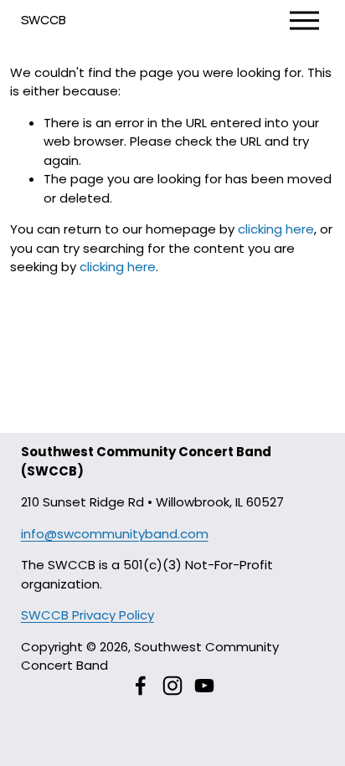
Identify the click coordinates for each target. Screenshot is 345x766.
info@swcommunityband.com (115, 533)
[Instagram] (172, 686)
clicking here (276, 229)
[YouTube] (204, 686)
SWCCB (43, 19)
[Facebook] (141, 686)
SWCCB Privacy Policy (87, 615)
